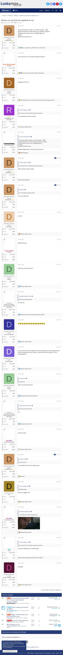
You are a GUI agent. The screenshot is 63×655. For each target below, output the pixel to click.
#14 (60, 374)
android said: (22, 378)
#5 (60, 132)
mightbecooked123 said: (25, 296)
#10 (60, 264)
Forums (6, 10)
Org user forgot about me (20, 620)
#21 (60, 563)
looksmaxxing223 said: (24, 136)
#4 (60, 105)
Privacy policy (47, 653)
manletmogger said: (24, 110)
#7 (60, 185)
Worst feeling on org (13, 624)
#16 (60, 429)
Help (53, 653)
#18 (60, 481)
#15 (60, 401)
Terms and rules (39, 653)
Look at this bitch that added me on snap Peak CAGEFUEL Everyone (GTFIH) (18, 600)
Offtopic (27, 603)
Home (57, 653)
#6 (60, 158)
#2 (60, 53)
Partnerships (30, 653)
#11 (60, 291)
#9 (60, 239)
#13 (60, 347)
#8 (60, 212)
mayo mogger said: (24, 486)
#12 (60, 320)
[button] (10, 10)
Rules (16, 10)
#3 (60, 78)
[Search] (60, 10)
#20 (60, 537)
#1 (60, 26)
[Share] (58, 26)
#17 (60, 454)
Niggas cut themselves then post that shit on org (17, 615)
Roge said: (21, 189)
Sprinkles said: (22, 459)
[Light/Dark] (56, 10)
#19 (60, 507)
